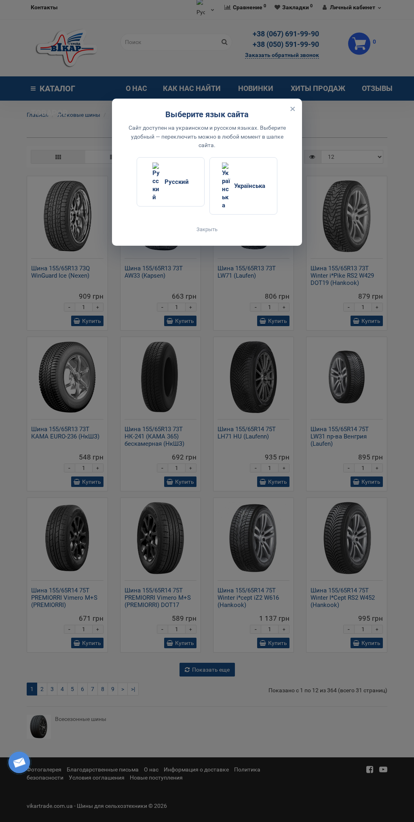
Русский (177, 181)
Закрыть (207, 229)
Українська (249, 186)
